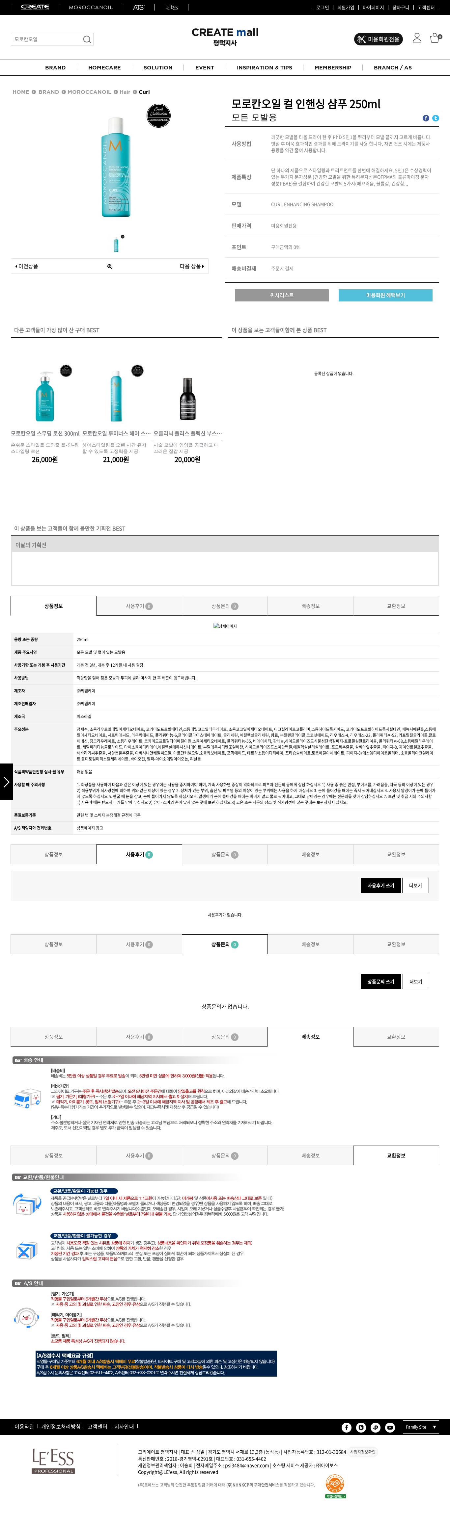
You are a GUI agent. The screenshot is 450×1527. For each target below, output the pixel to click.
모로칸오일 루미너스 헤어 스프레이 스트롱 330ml (117, 433)
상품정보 (53, 605)
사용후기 (138, 605)
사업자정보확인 (363, 1452)
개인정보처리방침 (61, 1426)
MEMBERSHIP (333, 67)
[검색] (87, 39)
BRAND (55, 67)
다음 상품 (190, 266)
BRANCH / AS (393, 67)
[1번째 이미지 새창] (116, 243)
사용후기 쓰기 (381, 885)
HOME (21, 92)
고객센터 (426, 7)
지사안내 (124, 1426)
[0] (434, 37)
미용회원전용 (384, 39)
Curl (144, 92)
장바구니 (400, 7)
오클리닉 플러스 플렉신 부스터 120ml (188, 433)
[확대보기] (109, 266)
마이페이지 (373, 7)
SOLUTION (158, 67)
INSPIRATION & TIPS (264, 67)
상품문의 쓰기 (381, 981)
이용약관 (24, 1426)
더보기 (415, 885)
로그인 (322, 7)
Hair (125, 92)
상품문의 (223, 605)
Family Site (416, 1427)
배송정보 (310, 605)
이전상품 (27, 266)
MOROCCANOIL (89, 92)
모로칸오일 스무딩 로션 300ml (45, 433)
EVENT (204, 67)
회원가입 (345, 7)
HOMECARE (104, 67)
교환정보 (396, 605)
